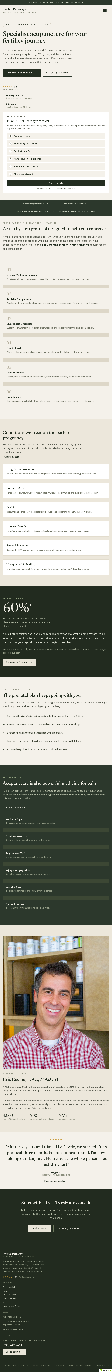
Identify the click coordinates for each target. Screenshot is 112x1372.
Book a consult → (14, 1352)
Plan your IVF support (19, 662)
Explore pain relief (17, 807)
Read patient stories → (56, 1181)
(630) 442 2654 (12, 1345)
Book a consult (39, 1228)
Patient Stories (9, 1298)
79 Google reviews (27, 1277)
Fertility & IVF (9, 1287)
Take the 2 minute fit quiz (21, 72)
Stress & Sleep (9, 1295)
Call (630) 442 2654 (57, 72)
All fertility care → (12, 457)
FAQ (5, 1302)
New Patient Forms (11, 1306)
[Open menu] (106, 10)
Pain (5, 1291)
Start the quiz (56, 183)
